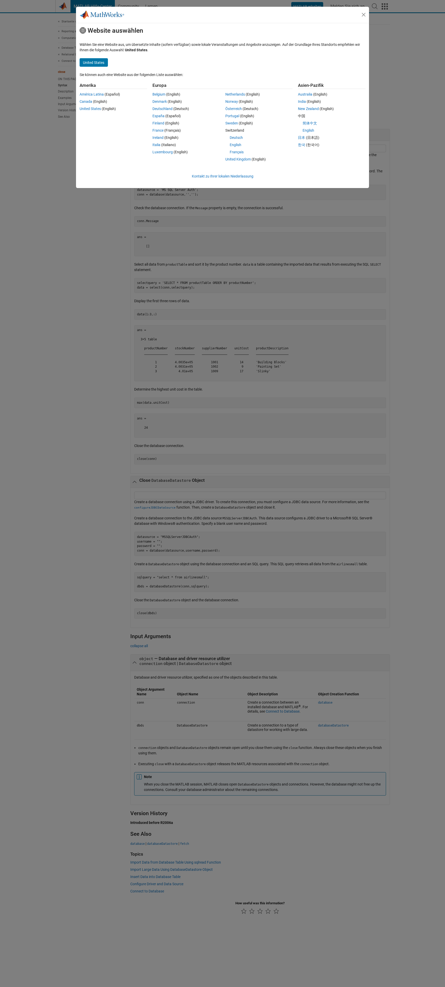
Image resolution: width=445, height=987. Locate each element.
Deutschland (162, 109)
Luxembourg (162, 152)
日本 (301, 138)
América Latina (92, 94)
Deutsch (236, 138)
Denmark (159, 101)
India (302, 101)
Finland (158, 123)
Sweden (231, 123)
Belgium (158, 94)
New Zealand (308, 109)
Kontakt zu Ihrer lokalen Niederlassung (222, 176)
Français (237, 152)
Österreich (233, 109)
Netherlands (235, 94)
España (158, 116)
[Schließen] (363, 14)
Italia (156, 145)
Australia (305, 94)
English (235, 145)
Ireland (158, 138)
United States (90, 109)
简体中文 (310, 123)
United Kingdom (238, 159)
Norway (231, 101)
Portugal (232, 116)
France (158, 130)
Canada (86, 101)
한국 (301, 145)
